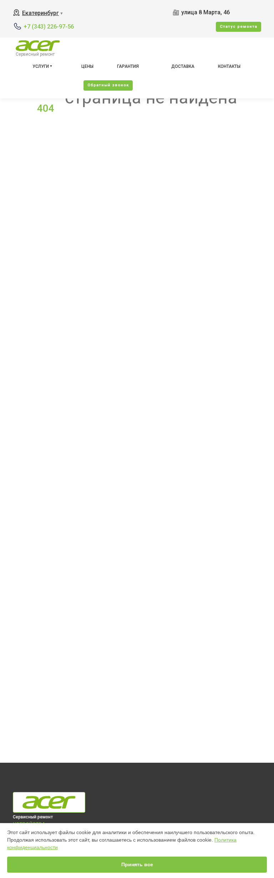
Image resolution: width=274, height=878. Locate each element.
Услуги (40, 66)
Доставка (182, 66)
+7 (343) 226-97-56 (49, 26)
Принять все (137, 864)
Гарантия (128, 66)
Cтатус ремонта (238, 26)
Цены (87, 66)
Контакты (229, 66)
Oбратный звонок (108, 85)
